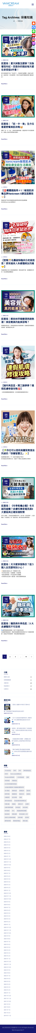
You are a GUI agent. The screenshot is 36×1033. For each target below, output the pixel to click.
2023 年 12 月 (7, 927)
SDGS (6, 774)
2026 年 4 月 (7, 847)
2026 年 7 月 (7, 839)
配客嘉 (27, 817)
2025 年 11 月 (7, 862)
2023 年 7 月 (7, 941)
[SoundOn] (34, 47)
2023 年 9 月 (7, 936)
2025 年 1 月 (7, 890)
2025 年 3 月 (7, 884)
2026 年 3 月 (7, 850)
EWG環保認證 (27, 770)
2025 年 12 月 (7, 859)
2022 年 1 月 (7, 993)
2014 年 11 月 (7, 1015)
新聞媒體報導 (7, 680)
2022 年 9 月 (7, 970)
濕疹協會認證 (8, 800)
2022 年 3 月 (7, 987)
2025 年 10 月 (7, 864)
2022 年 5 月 (7, 981)
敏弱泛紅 (21, 794)
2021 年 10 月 (7, 1001)
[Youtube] (34, 35)
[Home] (34, 23)
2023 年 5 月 (7, 947)
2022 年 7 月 (7, 975)
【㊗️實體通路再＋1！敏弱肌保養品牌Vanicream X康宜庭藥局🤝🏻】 (17, 193)
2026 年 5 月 (7, 845)
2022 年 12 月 (7, 961)
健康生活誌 (5, 60)
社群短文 (5, 187)
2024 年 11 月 (7, 896)
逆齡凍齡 (20, 817)
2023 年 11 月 (7, 930)
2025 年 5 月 (7, 879)
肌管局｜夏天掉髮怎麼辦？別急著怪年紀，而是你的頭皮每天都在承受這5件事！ (17, 66)
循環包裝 (14, 790)
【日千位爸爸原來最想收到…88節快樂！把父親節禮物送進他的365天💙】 (22, 720)
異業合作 (20, 804)
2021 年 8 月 (7, 1007)
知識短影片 (7, 686)
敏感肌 (28, 794)
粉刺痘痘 (18, 807)
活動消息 (6, 683)
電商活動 (25, 820)
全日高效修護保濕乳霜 (10, 784)
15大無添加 (8, 770)
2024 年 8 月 (7, 904)
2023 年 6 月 (7, 944)
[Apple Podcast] (34, 43)
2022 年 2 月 (7, 990)
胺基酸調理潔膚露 (21, 810)
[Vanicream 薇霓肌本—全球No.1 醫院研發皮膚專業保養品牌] (11, 4)
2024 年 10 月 (7, 899)
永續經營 (7, 797)
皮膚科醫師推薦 (9, 807)
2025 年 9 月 (7, 867)
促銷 (27, 777)
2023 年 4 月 (7, 950)
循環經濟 (21, 790)
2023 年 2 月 (7, 956)
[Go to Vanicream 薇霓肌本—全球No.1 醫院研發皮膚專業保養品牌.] (14, 21)
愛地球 (28, 790)
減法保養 (14, 797)
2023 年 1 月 (7, 958)
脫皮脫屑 (7, 814)
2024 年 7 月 (7, 907)
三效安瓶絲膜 (20, 777)
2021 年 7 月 (7, 1010)
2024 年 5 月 (7, 913)
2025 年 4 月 (7, 882)
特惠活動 (7, 804)
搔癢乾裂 (14, 794)
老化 (13, 810)
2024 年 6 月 (7, 910)
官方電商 (7, 790)
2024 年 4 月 (7, 916)
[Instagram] (34, 39)
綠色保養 (25, 807)
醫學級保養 (8, 820)
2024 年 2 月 (7, 921)
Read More (4, 83)
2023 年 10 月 (7, 933)
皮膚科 (27, 804)
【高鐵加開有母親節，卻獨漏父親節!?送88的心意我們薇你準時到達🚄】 (21, 741)
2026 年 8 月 (7, 836)
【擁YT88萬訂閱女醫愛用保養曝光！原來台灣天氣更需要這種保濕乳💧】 (22, 751)
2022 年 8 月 (7, 973)
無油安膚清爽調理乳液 (20, 800)
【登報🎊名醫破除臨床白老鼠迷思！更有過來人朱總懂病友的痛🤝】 (18, 263)
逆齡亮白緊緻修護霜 (10, 817)
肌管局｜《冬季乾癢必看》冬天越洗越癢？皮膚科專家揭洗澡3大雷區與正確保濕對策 (17, 509)
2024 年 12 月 (7, 893)
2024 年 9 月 (7, 901)
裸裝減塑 (14, 814)
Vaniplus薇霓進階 (9, 777)
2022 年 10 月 (7, 967)
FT (23, 1030)
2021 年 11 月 (7, 998)
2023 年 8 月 (7, 938)
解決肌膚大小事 (23, 814)
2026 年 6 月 (7, 842)
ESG (20, 770)
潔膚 (20, 797)
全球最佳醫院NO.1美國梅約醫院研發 (14, 787)
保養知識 (14, 780)
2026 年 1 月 (7, 856)
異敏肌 (14, 804)
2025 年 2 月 (7, 887)
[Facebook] (34, 27)
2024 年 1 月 (7, 924)
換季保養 (7, 794)
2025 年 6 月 (7, 876)
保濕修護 (7, 780)
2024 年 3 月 (7, 919)
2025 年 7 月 (7, 873)
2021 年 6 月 (7, 1012)
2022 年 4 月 (7, 984)
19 (26, 657)
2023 (14, 770)
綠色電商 (7, 810)
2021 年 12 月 (7, 995)
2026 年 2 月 (7, 853)
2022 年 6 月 (7, 978)
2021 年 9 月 (7, 1004)
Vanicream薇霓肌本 (15, 774)
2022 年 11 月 (7, 964)
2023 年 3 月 (7, 953)
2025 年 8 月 (7, 870)
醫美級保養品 (16, 820)
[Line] (34, 31)
